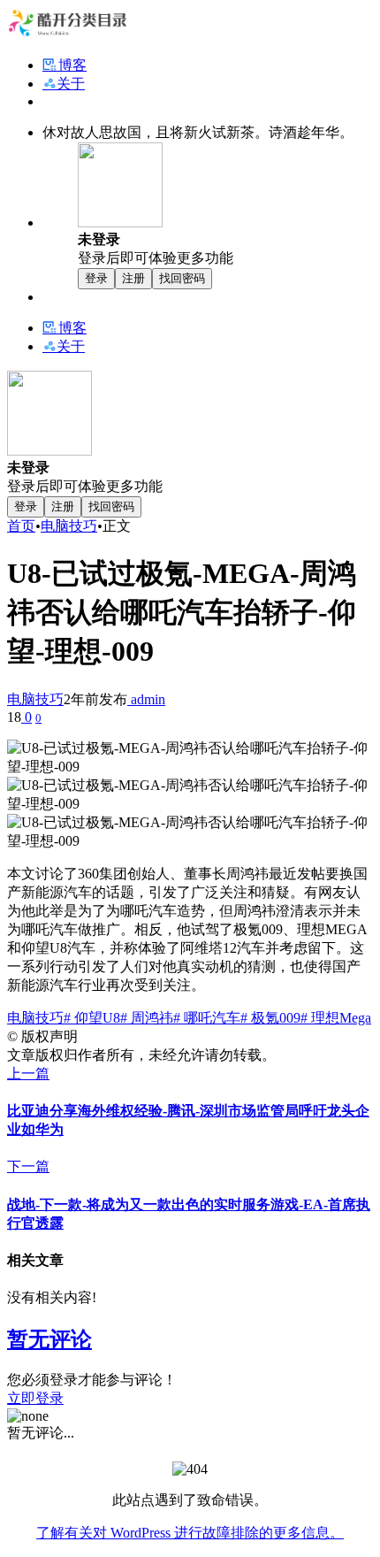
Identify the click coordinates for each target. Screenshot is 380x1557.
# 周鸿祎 (146, 1017)
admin (146, 699)
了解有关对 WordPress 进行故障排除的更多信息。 (190, 1532)
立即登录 (35, 1398)
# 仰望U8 (92, 1017)
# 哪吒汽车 (206, 1017)
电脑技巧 (69, 525)
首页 (21, 525)
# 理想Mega (335, 1017)
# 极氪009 (270, 1017)
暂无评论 (49, 1339)
